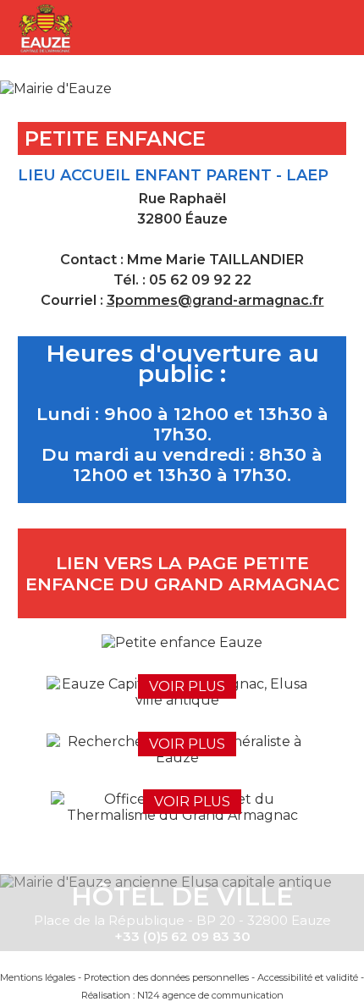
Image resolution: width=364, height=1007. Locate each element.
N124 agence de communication (210, 995)
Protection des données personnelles (166, 977)
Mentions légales (37, 977)
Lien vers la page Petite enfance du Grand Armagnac (182, 573)
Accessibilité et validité (307, 977)
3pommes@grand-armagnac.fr (215, 300)
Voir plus (187, 686)
